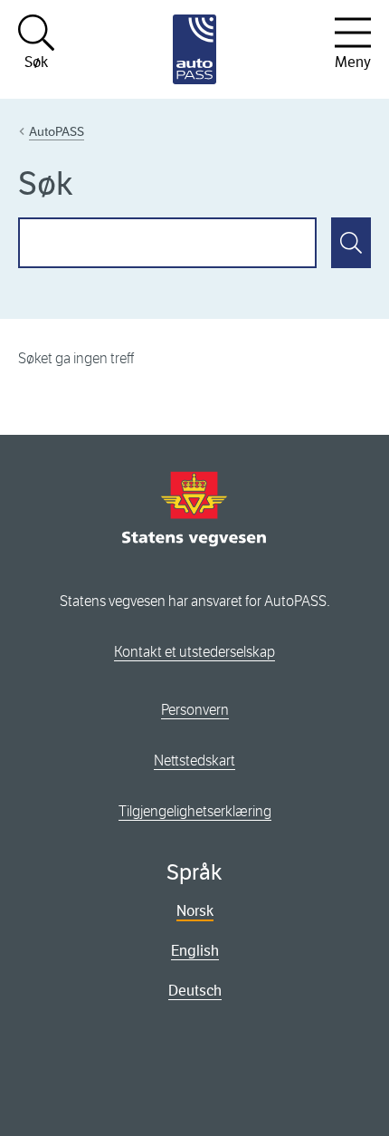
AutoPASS (56, 131)
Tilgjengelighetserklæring (195, 811)
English (195, 950)
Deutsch (195, 990)
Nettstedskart (194, 760)
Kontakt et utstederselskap (194, 651)
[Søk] (351, 242)
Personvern (195, 709)
